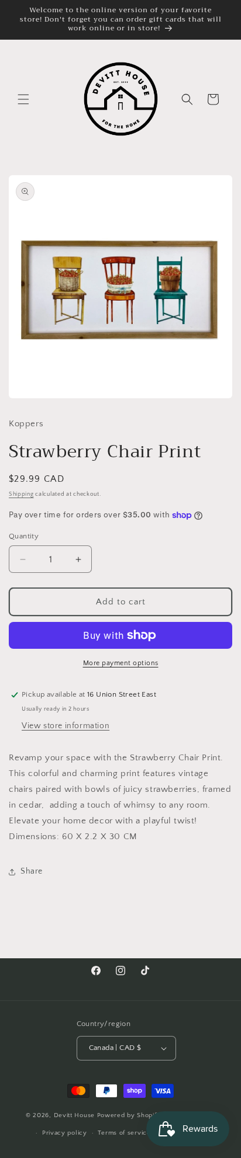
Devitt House (75, 1114)
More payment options (121, 663)
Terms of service (124, 1132)
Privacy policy (64, 1132)
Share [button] (31, 871)
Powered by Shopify (129, 1114)
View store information (65, 726)
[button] (23, 99)
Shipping (21, 494)
